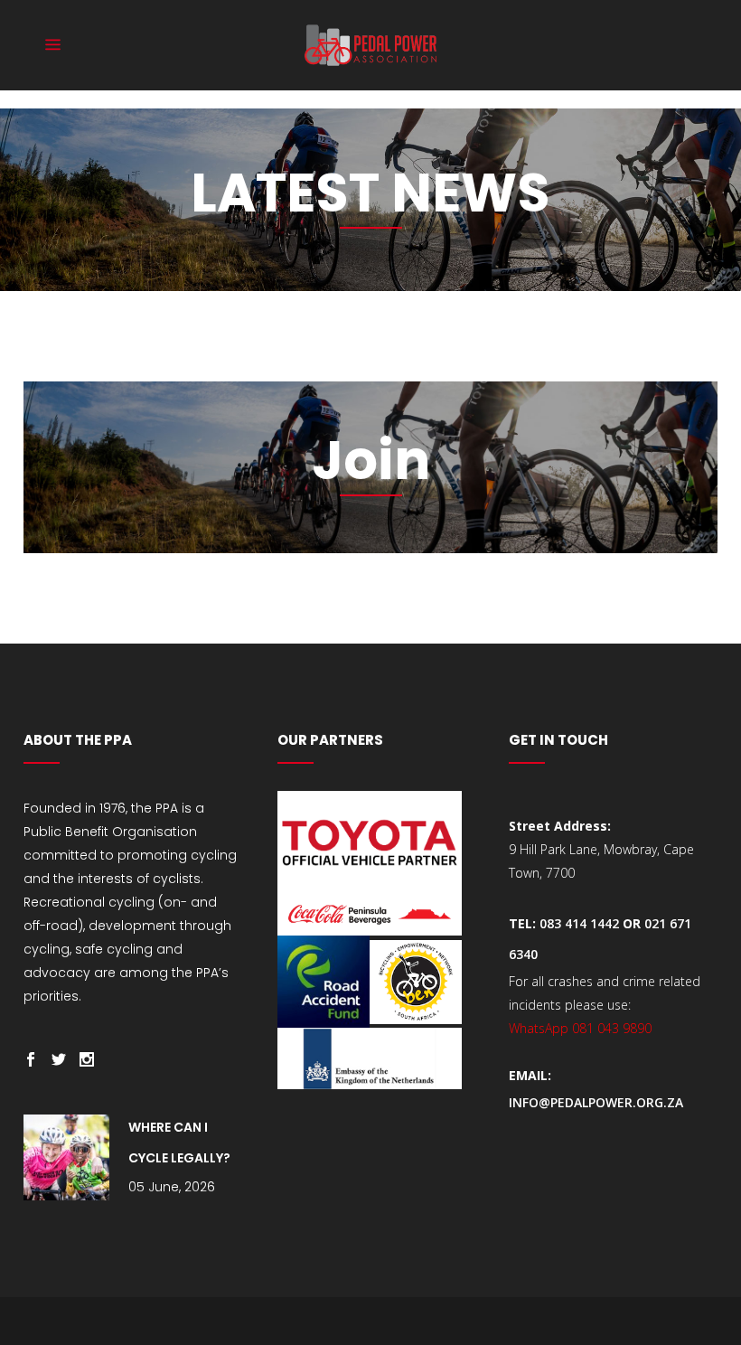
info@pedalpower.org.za (596, 1102)
